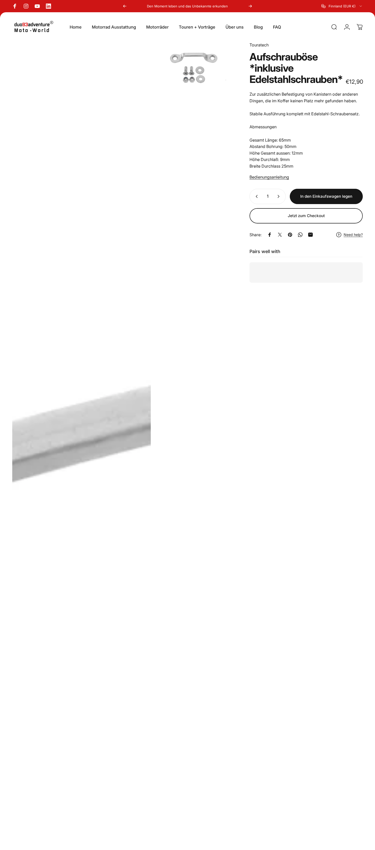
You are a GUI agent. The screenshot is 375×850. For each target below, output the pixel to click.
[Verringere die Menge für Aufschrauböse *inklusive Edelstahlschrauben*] (255, 196)
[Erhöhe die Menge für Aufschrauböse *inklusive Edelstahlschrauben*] (279, 196)
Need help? (353, 234)
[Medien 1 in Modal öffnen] (81, 443)
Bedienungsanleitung (269, 177)
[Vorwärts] (250, 6)
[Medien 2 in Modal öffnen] (194, 67)
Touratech (259, 44)
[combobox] (342, 6)
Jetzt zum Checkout (306, 215)
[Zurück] (124, 6)
